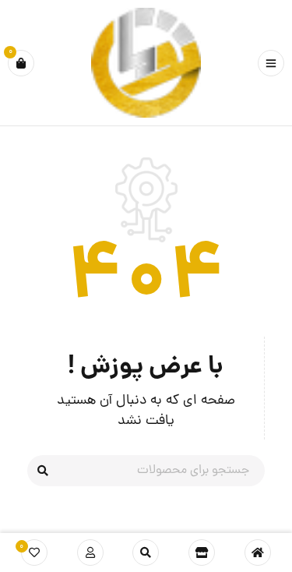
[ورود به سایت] (90, 552)
